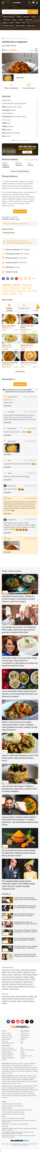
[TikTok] (31, 1021)
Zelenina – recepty (23, 1063)
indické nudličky (28, 977)
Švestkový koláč (26, 1095)
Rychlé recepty (20, 25)
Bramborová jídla (6, 1077)
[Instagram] (18, 1021)
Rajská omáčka (18, 1088)
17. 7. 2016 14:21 (30, 473)
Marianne (23, 1039)
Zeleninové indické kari (10, 363)
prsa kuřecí (6, 996)
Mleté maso (23, 1075)
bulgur (19, 1001)
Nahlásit (22, 1054)
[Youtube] (22, 1021)
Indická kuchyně (27, 285)
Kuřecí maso (6, 19)
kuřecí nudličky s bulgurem (20, 972)
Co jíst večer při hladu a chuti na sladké (13, 1118)
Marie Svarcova (6, 367)
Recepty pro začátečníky (28, 1077)
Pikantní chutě (21, 291)
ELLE (21, 1041)
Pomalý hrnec (16, 1077)
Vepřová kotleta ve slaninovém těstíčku (13, 1114)
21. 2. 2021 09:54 (30, 428)
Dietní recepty (11, 1081)
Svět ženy (5, 1041)
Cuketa (11, 22)
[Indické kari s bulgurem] (12, 447)
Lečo (25, 1093)
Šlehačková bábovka (31, 1069)
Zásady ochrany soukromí (9, 1050)
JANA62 (22, 349)
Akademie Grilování (9, 16)
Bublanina (17, 1095)
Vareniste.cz (24, 331)
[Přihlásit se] (37, 2)
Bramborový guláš (28, 1088)
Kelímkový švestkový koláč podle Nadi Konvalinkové (17, 1110)
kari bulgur (16, 970)
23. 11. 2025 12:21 (30, 397)
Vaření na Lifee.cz (7, 1035)
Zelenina (5, 288)
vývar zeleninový (21, 996)
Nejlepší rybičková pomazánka (19, 1089)
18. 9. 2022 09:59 (30, 412)
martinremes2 (12, 397)
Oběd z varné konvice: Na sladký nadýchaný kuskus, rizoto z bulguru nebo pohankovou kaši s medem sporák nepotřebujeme (19, 726)
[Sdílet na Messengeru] (7, 278)
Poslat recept (25, 278)
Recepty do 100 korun (9, 291)
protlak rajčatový (28, 1001)
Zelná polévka (6, 1071)
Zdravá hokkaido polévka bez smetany (13, 1112)
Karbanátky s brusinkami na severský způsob (15, 1124)
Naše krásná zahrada (8, 1043)
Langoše (9, 1093)
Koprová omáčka (6, 1091)
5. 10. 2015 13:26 (30, 498)
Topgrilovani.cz (24, 1037)
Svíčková (11, 1069)
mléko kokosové (19, 999)
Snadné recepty (16, 1079)
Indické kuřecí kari (26, 345)
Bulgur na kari (6, 345)
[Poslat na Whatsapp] (12, 278)
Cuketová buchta (18, 1093)
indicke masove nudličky (15, 986)
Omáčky (19, 16)
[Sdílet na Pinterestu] (16, 278)
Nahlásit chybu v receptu (21, 140)
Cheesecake (5, 1089)
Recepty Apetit (6, 1039)
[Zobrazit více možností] (33, 278)
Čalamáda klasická (7, 1108)
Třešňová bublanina (26, 1071)
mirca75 (4, 330)
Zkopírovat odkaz (29, 278)
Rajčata (18, 22)
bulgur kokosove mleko (21, 979)
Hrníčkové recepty (8, 25)
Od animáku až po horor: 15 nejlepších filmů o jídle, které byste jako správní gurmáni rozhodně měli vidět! (19, 629)
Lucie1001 (10, 412)
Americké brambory (18, 1067)
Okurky (14, 19)
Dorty (14, 1083)
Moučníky (26, 16)
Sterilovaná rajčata (27, 1086)
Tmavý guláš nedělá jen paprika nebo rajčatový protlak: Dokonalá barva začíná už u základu (18, 1132)
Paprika (5, 22)
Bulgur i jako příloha (8, 326)
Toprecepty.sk (24, 1033)
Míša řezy (25, 1091)
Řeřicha (27, 1067)
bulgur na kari (7, 970)
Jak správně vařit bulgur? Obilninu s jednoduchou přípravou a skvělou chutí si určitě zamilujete (19, 789)
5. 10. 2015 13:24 (30, 519)
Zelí (28, 22)
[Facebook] (8, 1021)
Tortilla (14, 1065)
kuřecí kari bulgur (15, 984)
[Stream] (27, 1021)
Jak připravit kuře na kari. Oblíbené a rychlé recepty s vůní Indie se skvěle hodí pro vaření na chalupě (18, 599)
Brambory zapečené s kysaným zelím (12, 1106)
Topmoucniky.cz (25, 1035)
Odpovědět (7, 405)
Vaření (20, 294)
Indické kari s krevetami (28, 363)
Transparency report (26, 1055)
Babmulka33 (11, 428)
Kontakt (22, 1057)
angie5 (22, 367)
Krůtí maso (16, 1075)
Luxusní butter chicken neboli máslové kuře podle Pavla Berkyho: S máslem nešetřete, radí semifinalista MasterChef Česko (20, 821)
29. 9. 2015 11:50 (30, 539)
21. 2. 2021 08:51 (30, 441)
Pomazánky (13, 1063)
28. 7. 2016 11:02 (30, 460)
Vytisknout (20, 278)
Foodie (22, 1052)
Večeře (35, 291)
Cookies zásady (6, 1052)
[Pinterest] (13, 1021)
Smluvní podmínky (7, 1055)
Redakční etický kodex (8, 1057)
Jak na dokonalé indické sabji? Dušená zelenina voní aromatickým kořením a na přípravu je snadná (20, 694)
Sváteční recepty (14, 288)
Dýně (23, 22)
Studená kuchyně (7, 1083)
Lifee (21, 1043)
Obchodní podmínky (7, 1054)
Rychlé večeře (31, 25)
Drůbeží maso (16, 38)
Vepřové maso (32, 1075)
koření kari (5, 1001)
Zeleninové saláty (32, 1081)
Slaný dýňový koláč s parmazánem (12, 1104)
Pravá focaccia (20, 1069)
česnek (30, 996)
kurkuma (13, 1001)
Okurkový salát (33, 1089)
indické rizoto (14, 989)
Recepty (7, 38)
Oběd (29, 291)
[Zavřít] (36, 390)
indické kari (18, 975)
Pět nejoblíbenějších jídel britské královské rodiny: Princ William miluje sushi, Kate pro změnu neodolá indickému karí (18, 885)
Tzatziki (10, 1073)
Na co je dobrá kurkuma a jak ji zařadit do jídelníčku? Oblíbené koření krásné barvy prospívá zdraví (19, 853)
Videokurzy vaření (7, 1037)
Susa (31, 50)
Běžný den (6, 294)
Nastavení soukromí (7, 1048)
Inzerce (4, 1059)
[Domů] (3, 38)
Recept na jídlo (6, 1033)
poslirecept (5, 349)
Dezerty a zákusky (22, 1065)
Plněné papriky (16, 1086)
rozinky (4, 1003)
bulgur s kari (6, 972)
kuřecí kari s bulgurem (28, 970)
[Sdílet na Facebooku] (3, 278)
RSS (21, 1048)
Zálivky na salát (15, 1071)
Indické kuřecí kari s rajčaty (27, 326)
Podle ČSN (28, 19)
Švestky (20, 19)
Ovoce (19, 1083)
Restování (13, 294)
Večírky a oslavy (26, 288)
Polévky (33, 16)
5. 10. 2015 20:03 (30, 486)
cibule (13, 996)
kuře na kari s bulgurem (14, 977)
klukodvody (11, 486)
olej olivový (30, 999)
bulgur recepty (7, 979)
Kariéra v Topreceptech (27, 1050)
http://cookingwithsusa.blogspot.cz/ (16, 223)
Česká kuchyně (21, 1081)
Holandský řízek (17, 1091)
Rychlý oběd (10, 1095)
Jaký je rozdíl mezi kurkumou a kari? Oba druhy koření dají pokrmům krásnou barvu (20, 758)
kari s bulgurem (16, 982)
